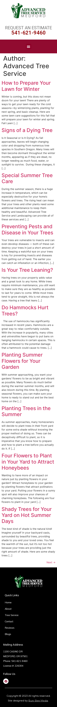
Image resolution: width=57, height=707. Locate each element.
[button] (28, 46)
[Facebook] (6, 681)
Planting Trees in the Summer (26, 411)
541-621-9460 (28, 33)
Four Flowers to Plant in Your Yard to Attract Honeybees (28, 461)
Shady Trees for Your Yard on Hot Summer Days (27, 515)
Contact (9, 621)
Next (51, 562)
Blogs (8, 634)
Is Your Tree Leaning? (27, 270)
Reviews (9, 627)
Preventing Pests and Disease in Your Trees (27, 229)
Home (8, 602)
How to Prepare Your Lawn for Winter (26, 86)
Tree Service (12, 615)
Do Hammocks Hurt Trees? (25, 310)
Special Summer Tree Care (27, 178)
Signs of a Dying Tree (27, 130)
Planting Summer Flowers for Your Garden (22, 361)
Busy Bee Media (38, 700)
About (8, 608)
